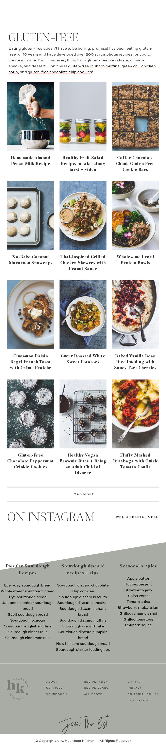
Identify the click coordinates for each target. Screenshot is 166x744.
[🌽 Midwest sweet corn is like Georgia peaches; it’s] (141, 538)
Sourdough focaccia (27, 620)
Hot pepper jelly (138, 584)
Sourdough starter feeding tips (83, 650)
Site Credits (139, 700)
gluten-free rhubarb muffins (93, 66)
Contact (135, 682)
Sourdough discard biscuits (83, 597)
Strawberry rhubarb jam (138, 608)
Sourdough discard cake (83, 626)
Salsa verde (138, 596)
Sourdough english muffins (27, 626)
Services (54, 688)
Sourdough (56, 694)
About (51, 682)
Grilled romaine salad (138, 613)
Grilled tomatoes (138, 619)
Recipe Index (96, 682)
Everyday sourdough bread (27, 585)
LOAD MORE (83, 494)
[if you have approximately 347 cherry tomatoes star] (64, 538)
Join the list (83, 723)
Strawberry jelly (138, 590)
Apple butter (138, 578)
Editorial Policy (143, 694)
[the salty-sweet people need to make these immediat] (25, 538)
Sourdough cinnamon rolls (28, 638)
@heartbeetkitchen (137, 517)
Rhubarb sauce (138, 625)
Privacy (135, 688)
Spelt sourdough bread (28, 614)
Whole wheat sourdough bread (27, 591)
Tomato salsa (138, 602)
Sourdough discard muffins (82, 620)
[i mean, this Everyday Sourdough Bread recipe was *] (102, 538)
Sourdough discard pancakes (83, 603)
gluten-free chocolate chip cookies (60, 72)
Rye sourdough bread (28, 597)
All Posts (93, 694)
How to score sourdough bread (83, 644)
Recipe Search (97, 688)
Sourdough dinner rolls (28, 632)
